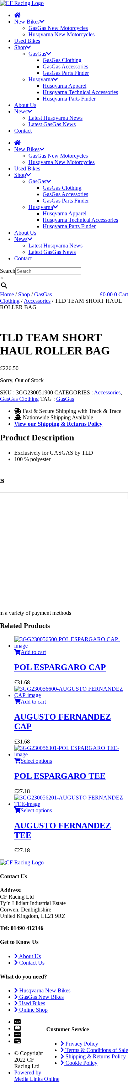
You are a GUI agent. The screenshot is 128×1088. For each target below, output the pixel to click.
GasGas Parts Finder (66, 73)
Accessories (37, 301)
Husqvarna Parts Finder (69, 99)
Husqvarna (40, 79)
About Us (25, 105)
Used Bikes (27, 41)
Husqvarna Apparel (64, 86)
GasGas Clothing (62, 60)
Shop (20, 47)
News (20, 111)
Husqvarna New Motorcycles (61, 34)
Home (7, 294)
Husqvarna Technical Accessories (80, 92)
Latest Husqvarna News (55, 118)
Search (7, 271)
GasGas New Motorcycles (58, 28)
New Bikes (26, 22)
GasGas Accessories (65, 66)
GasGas (37, 54)
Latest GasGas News (52, 124)
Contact (23, 131)
